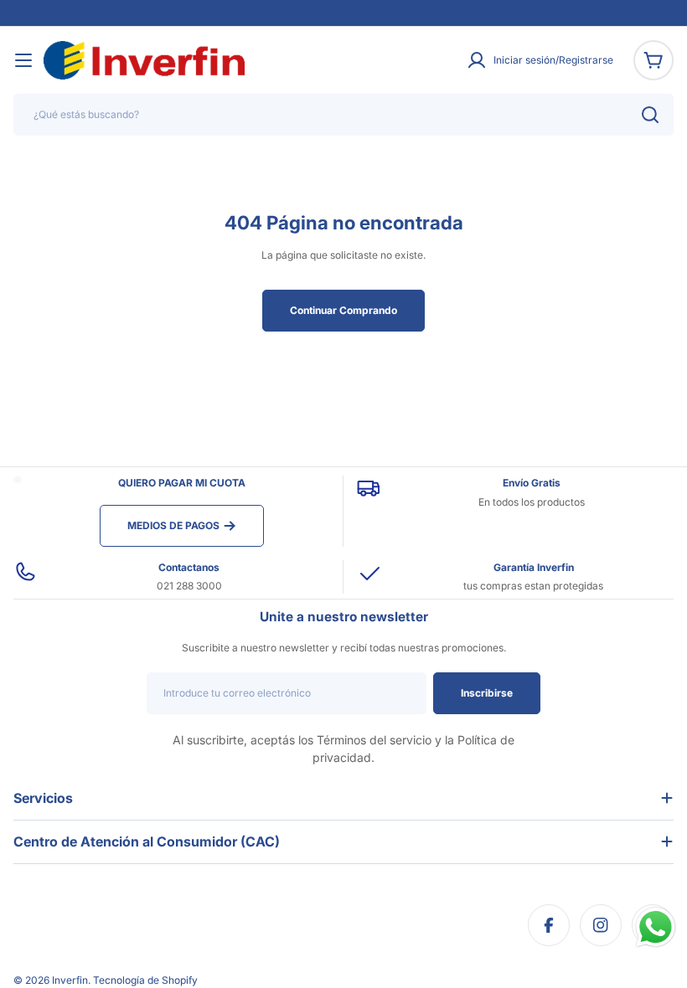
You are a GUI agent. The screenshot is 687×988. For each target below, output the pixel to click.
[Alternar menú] (23, 60)
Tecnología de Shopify (145, 980)
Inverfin (70, 980)
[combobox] (343, 115)
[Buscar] (650, 115)
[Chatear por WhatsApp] (656, 927)
